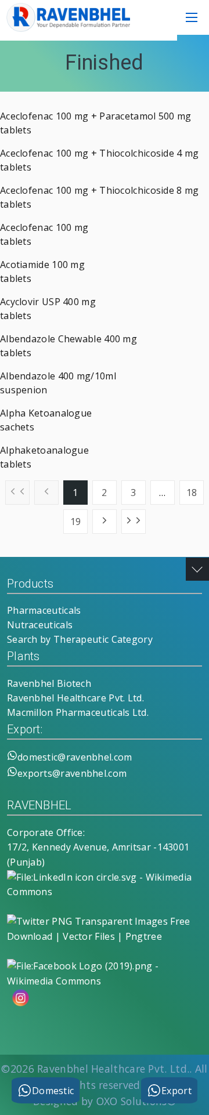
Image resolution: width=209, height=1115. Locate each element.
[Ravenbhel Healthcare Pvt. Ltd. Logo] (66, 28)
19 (75, 521)
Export (176, 1090)
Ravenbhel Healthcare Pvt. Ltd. (75, 698)
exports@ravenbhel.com (72, 773)
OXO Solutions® (136, 1101)
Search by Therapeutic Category (80, 639)
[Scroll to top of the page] (197, 569)
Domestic (53, 1090)
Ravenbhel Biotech (49, 683)
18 (191, 492)
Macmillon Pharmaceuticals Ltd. (78, 712)
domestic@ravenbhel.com (74, 757)
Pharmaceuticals (44, 610)
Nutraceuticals (40, 624)
